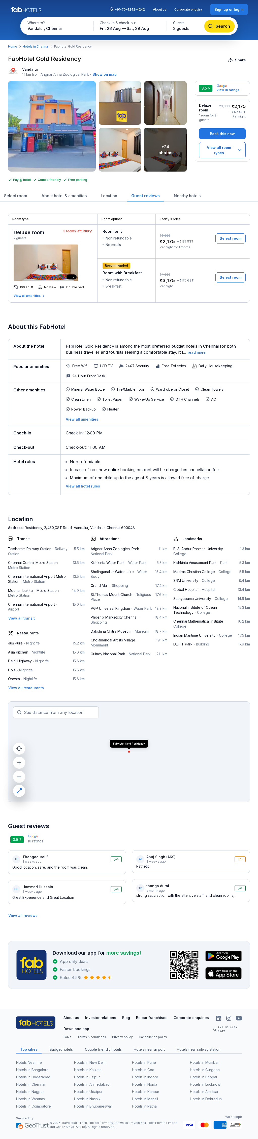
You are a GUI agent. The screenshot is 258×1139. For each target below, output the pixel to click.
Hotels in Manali (145, 1099)
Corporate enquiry (188, 9)
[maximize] (19, 791)
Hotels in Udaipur (88, 1091)
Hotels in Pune (144, 1062)
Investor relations (100, 1017)
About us (159, 9)
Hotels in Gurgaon (205, 1070)
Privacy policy (122, 1037)
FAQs (67, 1037)
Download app (76, 1029)
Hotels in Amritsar (204, 1091)
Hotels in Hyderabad (33, 1077)
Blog (126, 1017)
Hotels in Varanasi (31, 1099)
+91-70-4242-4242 (130, 9)
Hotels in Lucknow (205, 1084)
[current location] (19, 749)
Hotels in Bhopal (203, 1077)
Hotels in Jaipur (87, 1077)
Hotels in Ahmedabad (92, 1084)
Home (12, 46)
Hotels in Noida (144, 1084)
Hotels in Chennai (36, 46)
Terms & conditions (91, 1037)
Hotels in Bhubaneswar (93, 1106)
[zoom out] (19, 777)
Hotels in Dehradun (206, 1099)
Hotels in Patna (144, 1106)
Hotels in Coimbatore (33, 1106)
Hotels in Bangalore (32, 1070)
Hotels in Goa (143, 1070)
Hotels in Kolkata (88, 1070)
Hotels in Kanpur (145, 1091)
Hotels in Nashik (87, 1099)
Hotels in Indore (145, 1077)
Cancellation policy (153, 1037)
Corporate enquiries (191, 1017)
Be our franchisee (152, 1017)
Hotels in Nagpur (30, 1091)
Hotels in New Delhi (90, 1062)
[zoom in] (19, 763)
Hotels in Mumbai (204, 1062)
